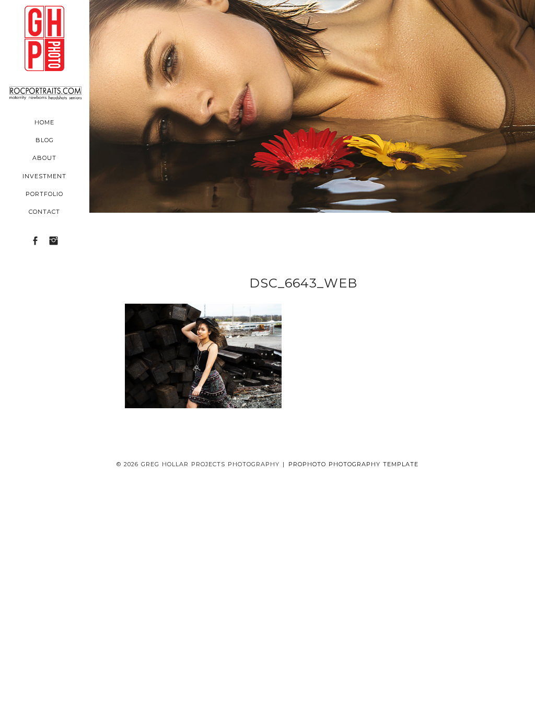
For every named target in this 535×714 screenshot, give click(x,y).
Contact (44, 211)
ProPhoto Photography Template (353, 464)
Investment (44, 176)
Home (44, 122)
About (44, 158)
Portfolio (44, 194)
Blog (45, 140)
